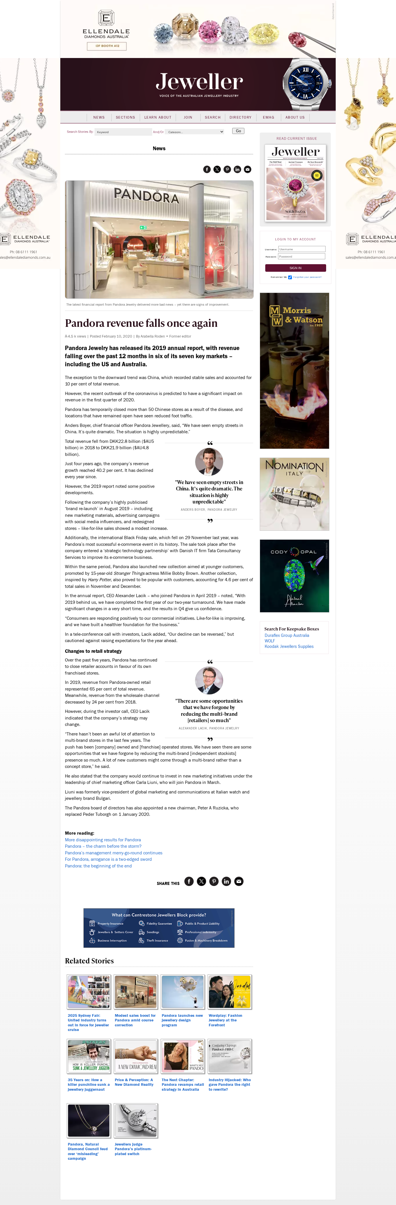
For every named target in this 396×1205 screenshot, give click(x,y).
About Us (295, 117)
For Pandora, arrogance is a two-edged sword (108, 859)
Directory (241, 117)
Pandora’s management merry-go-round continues (113, 853)
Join (188, 117)
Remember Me (279, 277)
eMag (268, 117)
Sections (125, 117)
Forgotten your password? (307, 277)
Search (213, 117)
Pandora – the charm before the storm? (103, 846)
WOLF (270, 641)
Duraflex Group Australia (287, 635)
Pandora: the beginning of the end (98, 866)
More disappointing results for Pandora (103, 839)
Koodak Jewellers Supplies (289, 646)
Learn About (158, 117)
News (99, 117)
